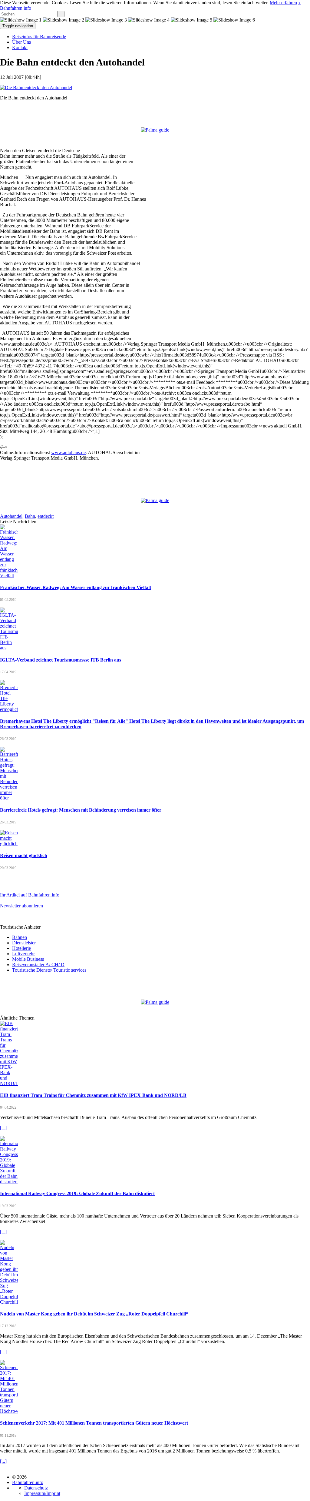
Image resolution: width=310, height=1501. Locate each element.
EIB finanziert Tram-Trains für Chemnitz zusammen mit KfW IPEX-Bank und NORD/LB (93, 1095)
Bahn (30, 516)
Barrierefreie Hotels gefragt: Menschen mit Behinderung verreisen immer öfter (80, 809)
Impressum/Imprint (42, 1493)
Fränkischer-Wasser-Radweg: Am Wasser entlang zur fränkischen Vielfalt (75, 587)
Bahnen (19, 937)
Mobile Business (28, 959)
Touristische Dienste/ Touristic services (49, 970)
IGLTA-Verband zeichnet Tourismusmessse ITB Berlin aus (60, 659)
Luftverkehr (23, 953)
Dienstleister (24, 942)
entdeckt (46, 516)
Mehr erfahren (283, 2)
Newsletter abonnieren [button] (21, 905)
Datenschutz (36, 1487)
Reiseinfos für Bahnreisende (39, 36)
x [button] (299, 2)
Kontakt (20, 47)
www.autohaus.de (68, 452)
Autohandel (11, 516)
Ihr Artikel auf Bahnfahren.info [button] (29, 894)
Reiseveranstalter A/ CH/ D (38, 964)
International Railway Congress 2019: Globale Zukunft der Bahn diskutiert (77, 1193)
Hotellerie (21, 948)
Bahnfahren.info (15, 8)
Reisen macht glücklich (23, 855)
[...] (3, 1127)
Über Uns (21, 42)
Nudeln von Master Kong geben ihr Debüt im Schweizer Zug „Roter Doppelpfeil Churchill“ (94, 1313)
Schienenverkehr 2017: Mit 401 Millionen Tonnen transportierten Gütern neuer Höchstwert (94, 1423)
